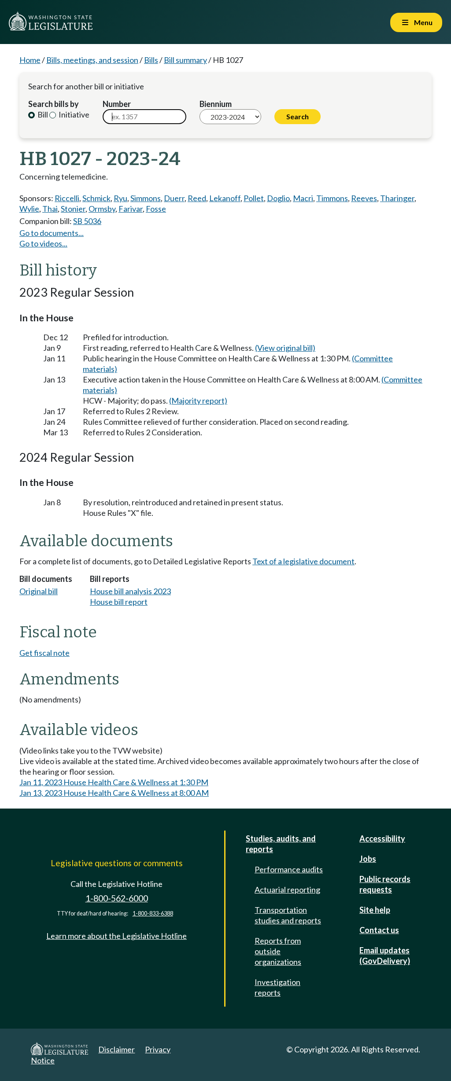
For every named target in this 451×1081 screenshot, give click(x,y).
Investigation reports (277, 987)
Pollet (254, 198)
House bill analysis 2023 (130, 591)
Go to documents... (51, 233)
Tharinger (397, 198)
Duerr (174, 198)
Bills (151, 60)
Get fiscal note (44, 653)
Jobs (367, 859)
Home (30, 60)
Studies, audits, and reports (281, 844)
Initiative (73, 114)
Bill (42, 114)
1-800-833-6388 (153, 913)
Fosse (156, 208)
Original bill (38, 591)
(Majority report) (198, 400)
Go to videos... (43, 243)
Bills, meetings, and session (92, 60)
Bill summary (185, 60)
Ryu (120, 198)
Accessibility (382, 838)
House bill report (119, 602)
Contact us (379, 930)
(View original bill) (285, 348)
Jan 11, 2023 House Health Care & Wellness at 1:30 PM (113, 782)
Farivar (130, 208)
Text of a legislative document (303, 561)
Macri (303, 198)
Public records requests (384, 884)
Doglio (278, 198)
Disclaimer (116, 1049)
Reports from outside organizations (278, 951)
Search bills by (53, 104)
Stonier (73, 208)
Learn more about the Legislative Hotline (116, 936)
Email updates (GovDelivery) (384, 955)
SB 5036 (87, 221)
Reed (197, 198)
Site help (374, 910)
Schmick (96, 198)
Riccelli (67, 198)
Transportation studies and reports (288, 915)
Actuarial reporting (287, 889)
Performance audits (289, 869)
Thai (50, 208)
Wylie (29, 208)
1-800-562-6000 (116, 898)
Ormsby (102, 208)
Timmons (332, 198)
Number (117, 104)
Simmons (145, 198)
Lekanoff (224, 198)
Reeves (364, 198)
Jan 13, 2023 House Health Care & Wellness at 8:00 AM (114, 793)
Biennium (216, 104)
